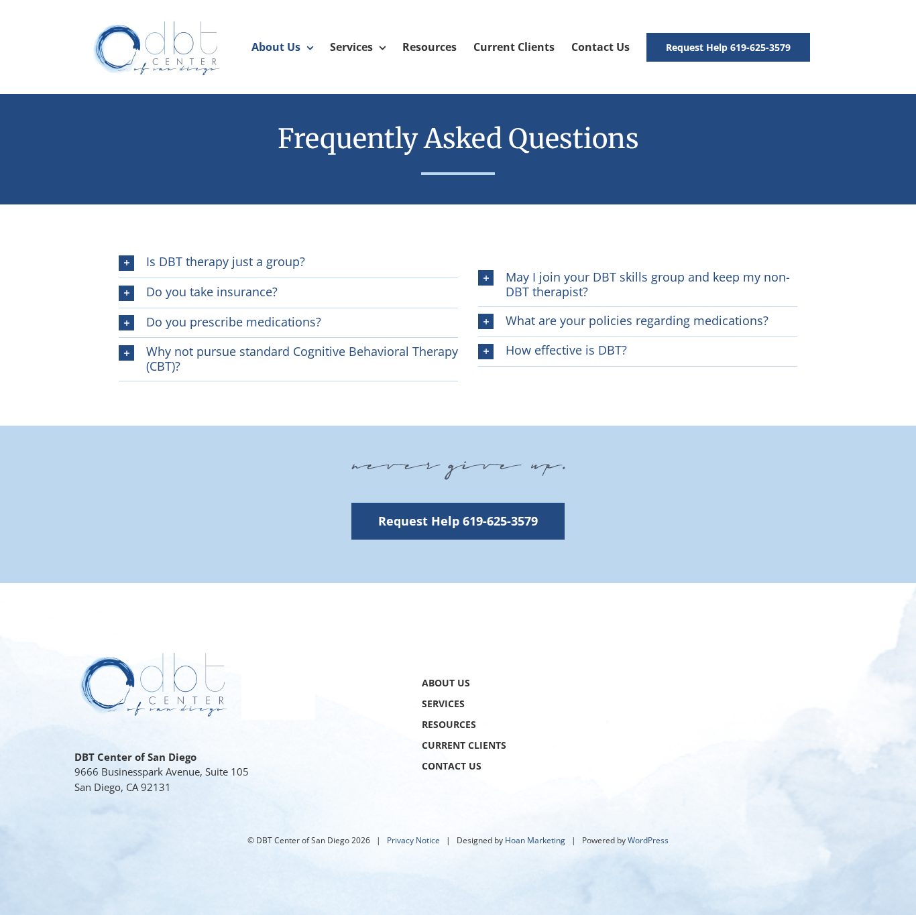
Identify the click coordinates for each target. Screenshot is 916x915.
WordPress (648, 840)
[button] (288, 263)
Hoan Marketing (535, 840)
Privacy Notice (413, 840)
